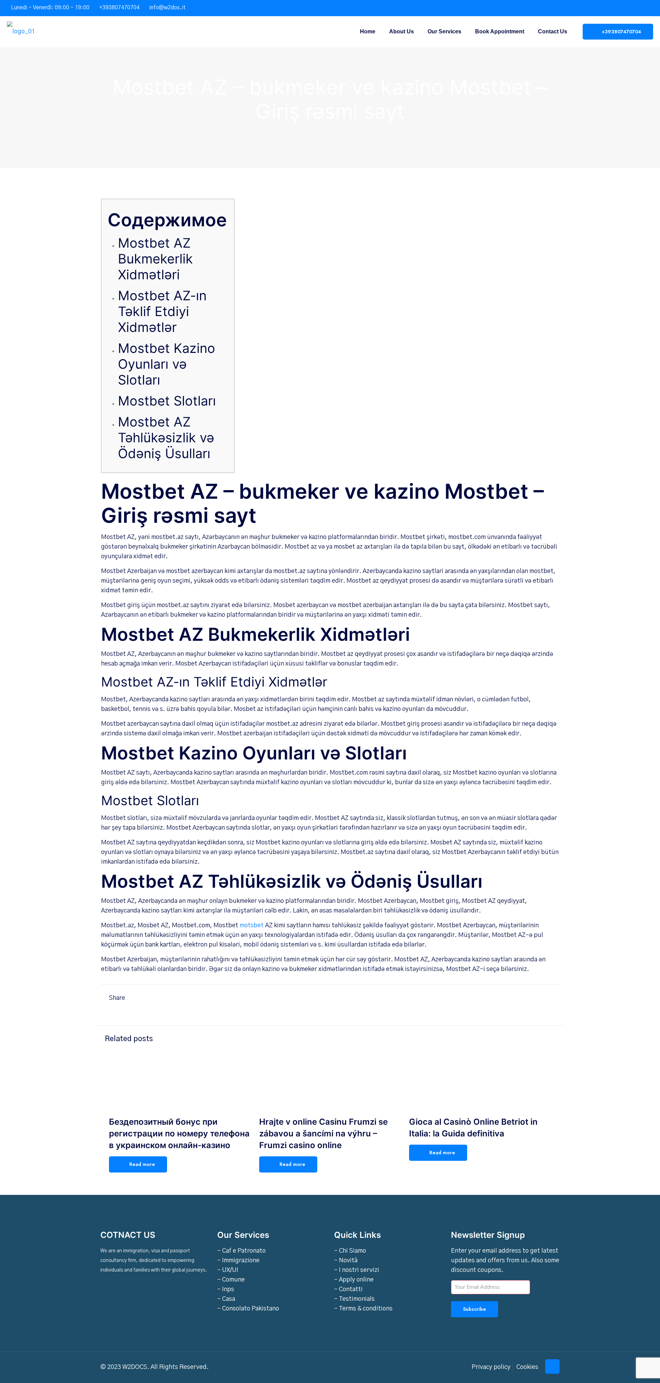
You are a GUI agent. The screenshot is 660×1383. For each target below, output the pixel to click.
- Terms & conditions (363, 1309)
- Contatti (348, 1289)
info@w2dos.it (167, 7)
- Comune (231, 1280)
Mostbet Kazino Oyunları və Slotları (166, 364)
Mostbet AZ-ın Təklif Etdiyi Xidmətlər (162, 311)
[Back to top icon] (552, 1366)
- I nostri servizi (356, 1270)
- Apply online (354, 1280)
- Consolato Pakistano (248, 1309)
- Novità (346, 1260)
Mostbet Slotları (167, 401)
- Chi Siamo (350, 1251)
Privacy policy (491, 1367)
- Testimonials (354, 1299)
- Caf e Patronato (241, 1251)
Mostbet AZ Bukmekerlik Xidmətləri (155, 258)
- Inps (225, 1289)
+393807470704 (119, 7)
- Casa (226, 1299)
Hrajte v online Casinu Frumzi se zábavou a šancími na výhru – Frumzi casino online (323, 1133)
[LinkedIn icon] (636, 8)
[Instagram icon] (645, 8)
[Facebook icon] (627, 8)
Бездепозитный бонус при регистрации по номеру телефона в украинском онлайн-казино (179, 1133)
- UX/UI (227, 1270)
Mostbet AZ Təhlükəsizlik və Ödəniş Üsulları (166, 437)
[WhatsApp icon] (619, 8)
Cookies (527, 1367)
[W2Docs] (21, 31)
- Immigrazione (238, 1260)
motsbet (252, 925)
